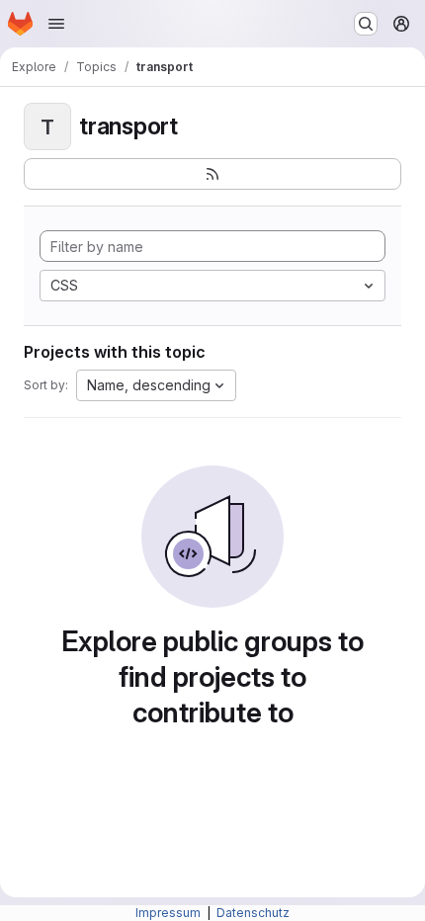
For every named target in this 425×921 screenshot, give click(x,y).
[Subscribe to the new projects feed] (212, 174)
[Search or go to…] (366, 24)
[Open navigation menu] (56, 24)
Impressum (169, 912)
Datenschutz (253, 912)
